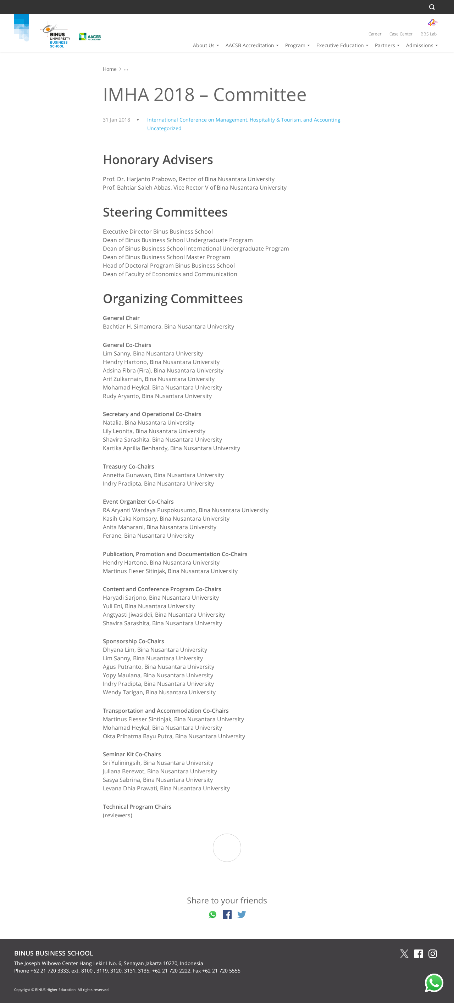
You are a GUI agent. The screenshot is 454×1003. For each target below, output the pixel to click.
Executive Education (340, 45)
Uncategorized (164, 128)
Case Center (401, 34)
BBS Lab (429, 34)
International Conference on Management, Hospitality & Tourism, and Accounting (243, 119)
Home (110, 69)
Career (375, 34)
